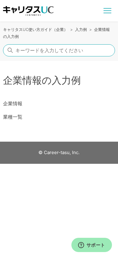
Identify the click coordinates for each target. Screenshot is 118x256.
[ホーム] (28, 11)
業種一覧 (12, 117)
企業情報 (12, 103)
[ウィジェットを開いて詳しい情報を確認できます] (91, 245)
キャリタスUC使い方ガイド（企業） (35, 29)
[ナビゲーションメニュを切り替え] (107, 10)
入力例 (81, 29)
